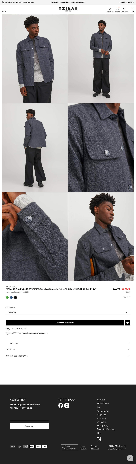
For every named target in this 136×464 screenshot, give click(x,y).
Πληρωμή (101, 414)
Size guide (10, 307)
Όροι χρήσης (83, 447)
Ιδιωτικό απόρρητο (95, 447)
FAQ (99, 407)
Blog (99, 433)
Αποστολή (102, 418)
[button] (110, 9)
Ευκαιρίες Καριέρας (106, 429)
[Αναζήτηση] (110, 9)
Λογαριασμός (103, 411)
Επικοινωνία (103, 403)
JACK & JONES (11, 286)
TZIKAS (117, 446)
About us (101, 399)
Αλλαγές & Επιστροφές (102, 424)
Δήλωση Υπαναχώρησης (70, 447)
